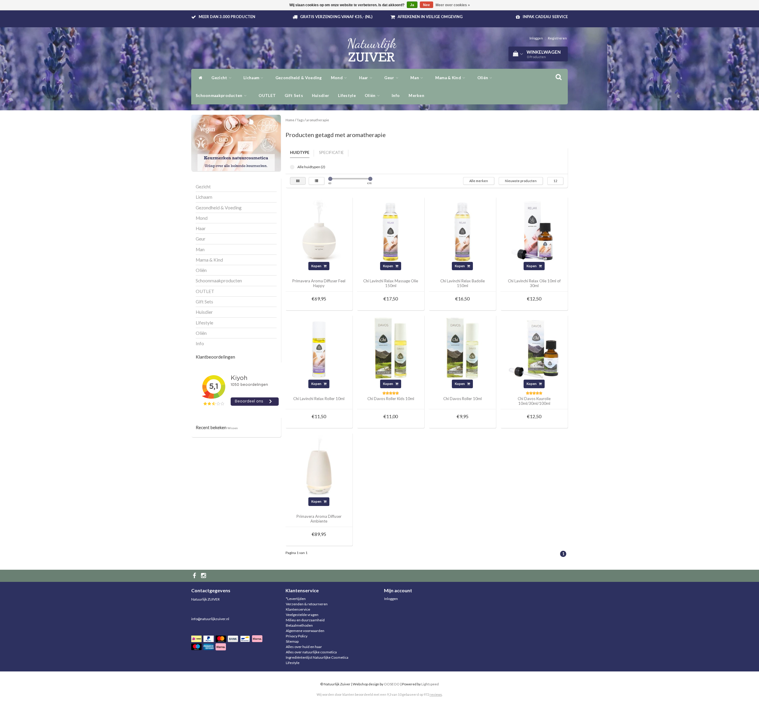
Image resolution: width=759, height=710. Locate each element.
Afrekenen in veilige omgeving (430, 16)
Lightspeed (430, 684)
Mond (337, 77)
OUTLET (267, 95)
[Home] (199, 78)
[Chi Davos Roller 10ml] (462, 348)
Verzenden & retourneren (307, 604)
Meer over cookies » (453, 5)
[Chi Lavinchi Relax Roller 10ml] (319, 348)
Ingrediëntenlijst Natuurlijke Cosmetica (317, 657)
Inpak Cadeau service (545, 16)
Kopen (316, 266)
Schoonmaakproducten (219, 95)
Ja (412, 5)
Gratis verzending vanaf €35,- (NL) (336, 16)
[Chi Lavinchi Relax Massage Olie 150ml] (390, 230)
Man (415, 77)
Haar (364, 77)
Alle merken (478, 181)
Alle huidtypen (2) (292, 167)
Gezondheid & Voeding (298, 77)
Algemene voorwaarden (305, 630)
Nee (426, 5)
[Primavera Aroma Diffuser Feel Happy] (319, 230)
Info (396, 95)
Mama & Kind (448, 77)
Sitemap (292, 641)
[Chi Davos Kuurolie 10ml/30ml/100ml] (534, 348)
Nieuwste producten (521, 181)
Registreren (557, 38)
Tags (300, 120)
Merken (416, 95)
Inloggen (536, 38)
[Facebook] (195, 576)
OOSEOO (392, 684)
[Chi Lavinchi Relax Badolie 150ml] (462, 230)
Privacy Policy (296, 636)
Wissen (232, 428)
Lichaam (251, 77)
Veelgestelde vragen (302, 614)
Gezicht (219, 77)
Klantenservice (298, 609)
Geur (389, 77)
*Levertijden (296, 598)
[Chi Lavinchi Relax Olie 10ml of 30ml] (534, 230)
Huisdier (320, 95)
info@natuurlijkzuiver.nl (210, 619)
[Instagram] (204, 576)
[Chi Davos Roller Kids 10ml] (390, 348)
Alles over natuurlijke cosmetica (311, 652)
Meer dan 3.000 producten (227, 16)
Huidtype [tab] (299, 152)
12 (555, 181)
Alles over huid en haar (304, 646)
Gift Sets (294, 95)
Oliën (371, 95)
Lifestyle (347, 95)
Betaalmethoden (299, 625)
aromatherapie (317, 120)
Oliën (483, 77)
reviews (436, 694)
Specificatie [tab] (331, 152)
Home (290, 120)
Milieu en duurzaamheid (305, 620)
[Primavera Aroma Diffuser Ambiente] (319, 466)
